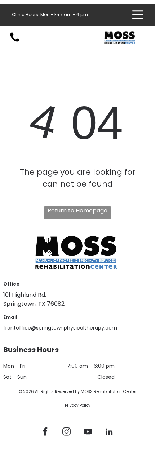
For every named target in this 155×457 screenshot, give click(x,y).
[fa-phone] (15, 41)
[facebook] (45, 433)
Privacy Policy (77, 405)
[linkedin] (109, 433)
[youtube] (88, 433)
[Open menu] (137, 14)
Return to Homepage (77, 210)
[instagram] (67, 433)
